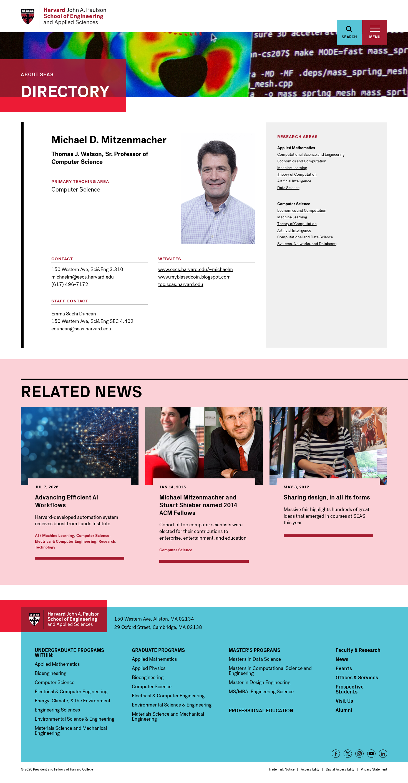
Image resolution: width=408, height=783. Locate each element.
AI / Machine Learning (54, 535)
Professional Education (261, 710)
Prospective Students (350, 689)
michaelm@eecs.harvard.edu (82, 277)
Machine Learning (292, 167)
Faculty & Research (358, 649)
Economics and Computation (301, 161)
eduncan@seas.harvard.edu (81, 328)
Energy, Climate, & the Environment (72, 700)
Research (107, 541)
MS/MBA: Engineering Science (261, 691)
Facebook (336, 753)
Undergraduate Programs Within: (69, 652)
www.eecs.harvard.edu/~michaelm (195, 269)
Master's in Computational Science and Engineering (270, 671)
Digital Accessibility (340, 769)
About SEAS (37, 74)
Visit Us (344, 700)
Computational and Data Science (305, 237)
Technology (45, 547)
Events (344, 668)
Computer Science (92, 535)
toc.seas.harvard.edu (180, 284)
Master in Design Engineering (259, 682)
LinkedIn (383, 753)
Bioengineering (50, 673)
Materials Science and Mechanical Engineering (71, 731)
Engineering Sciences (57, 709)
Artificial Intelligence (294, 181)
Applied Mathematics (57, 664)
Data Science (288, 187)
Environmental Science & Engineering (74, 718)
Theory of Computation (297, 174)
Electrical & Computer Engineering (65, 541)
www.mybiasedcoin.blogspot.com (194, 277)
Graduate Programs (158, 649)
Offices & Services (357, 677)
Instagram (359, 753)
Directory (65, 90)
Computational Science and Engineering (310, 154)
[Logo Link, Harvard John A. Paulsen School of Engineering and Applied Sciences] (63, 17)
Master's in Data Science (255, 659)
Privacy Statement (374, 769)
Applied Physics (148, 668)
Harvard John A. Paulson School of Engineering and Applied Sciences (64, 619)
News (342, 659)
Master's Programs (254, 649)
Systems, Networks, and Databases (306, 243)
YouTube (371, 753)
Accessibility (310, 769)
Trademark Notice (281, 769)
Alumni (344, 709)
